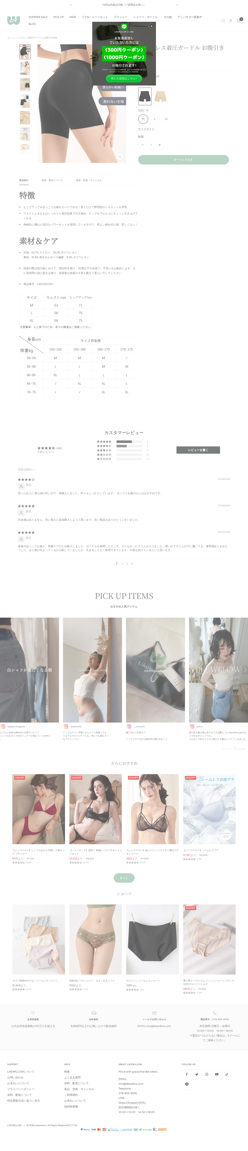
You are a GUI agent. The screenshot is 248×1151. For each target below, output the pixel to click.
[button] (151, 26)
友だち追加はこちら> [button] (124, 78)
